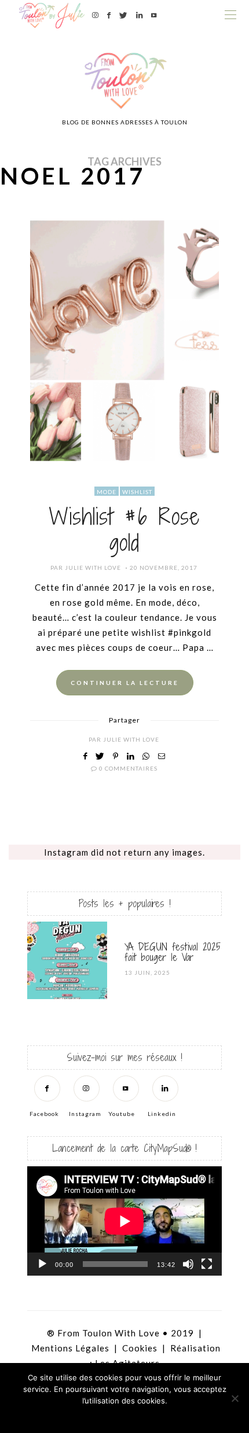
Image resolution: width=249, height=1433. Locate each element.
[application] (124, 1221)
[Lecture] (42, 1264)
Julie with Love (93, 567)
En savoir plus (156, 1415)
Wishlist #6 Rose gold (124, 530)
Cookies (140, 1348)
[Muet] (188, 1264)
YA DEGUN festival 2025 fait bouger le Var (172, 952)
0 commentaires (128, 768)
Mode (106, 491)
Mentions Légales (70, 1348)
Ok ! (93, 1415)
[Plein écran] (207, 1264)
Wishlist (137, 491)
